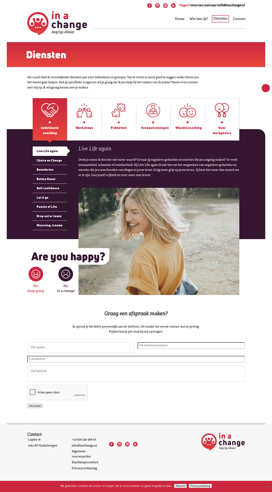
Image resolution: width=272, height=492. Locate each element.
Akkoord (180, 485)
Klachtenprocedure (85, 462)
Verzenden (35, 405)
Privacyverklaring (84, 468)
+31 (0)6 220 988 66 (84, 440)
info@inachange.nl (84, 446)
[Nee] (267, 486)
